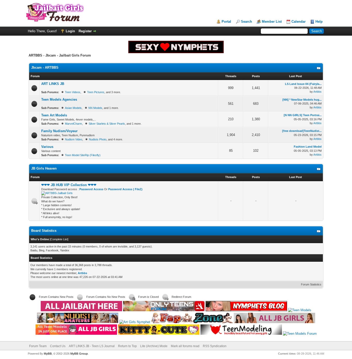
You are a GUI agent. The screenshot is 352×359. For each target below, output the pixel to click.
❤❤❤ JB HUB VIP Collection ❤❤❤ (68, 185)
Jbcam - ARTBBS (44, 67)
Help (319, 21)
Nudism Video (73, 139)
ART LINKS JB (52, 84)
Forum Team (38, 346)
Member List (272, 21)
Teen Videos (72, 92)
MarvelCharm (73, 123)
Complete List (59, 239)
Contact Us (57, 346)
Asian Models (73, 107)
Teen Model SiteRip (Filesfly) (82, 155)
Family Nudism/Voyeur (59, 131)
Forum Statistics (311, 284)
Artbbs (317, 91)
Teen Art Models (54, 115)
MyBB (48, 353)
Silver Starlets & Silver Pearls (107, 123)
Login (70, 31)
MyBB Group (79, 353)
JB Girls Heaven (44, 168)
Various (47, 147)
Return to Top (127, 346)
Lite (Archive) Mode (153, 346)
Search (246, 21)
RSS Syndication (215, 346)
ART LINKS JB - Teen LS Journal (92, 346)
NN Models (95, 107)
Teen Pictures (95, 92)
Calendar (298, 21)
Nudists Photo (97, 139)
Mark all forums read (185, 346)
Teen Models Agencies (59, 99)
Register (85, 31)
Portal (226, 21)
